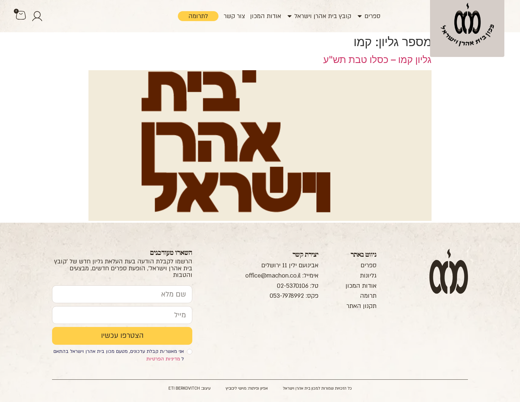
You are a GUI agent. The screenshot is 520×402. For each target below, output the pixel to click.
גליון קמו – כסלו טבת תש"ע (377, 59)
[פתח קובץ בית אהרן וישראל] (289, 16)
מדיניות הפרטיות (163, 359)
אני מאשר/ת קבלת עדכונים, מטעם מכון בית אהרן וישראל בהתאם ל (118, 355)
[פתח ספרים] (359, 16)
